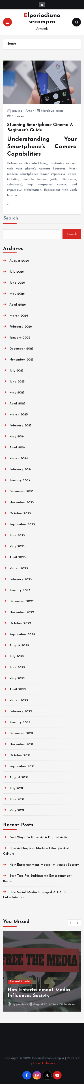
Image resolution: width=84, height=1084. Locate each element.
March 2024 (18, 458)
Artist (30, 111)
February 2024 (20, 469)
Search (10, 218)
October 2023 (20, 513)
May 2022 (17, 678)
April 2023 (17, 557)
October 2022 (20, 623)
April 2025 (17, 403)
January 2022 (19, 722)
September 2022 (22, 634)
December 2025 (21, 348)
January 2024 (19, 480)
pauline (17, 111)
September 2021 (21, 766)
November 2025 (21, 359)
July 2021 (16, 788)
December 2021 (21, 733)
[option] (42, 971)
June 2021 (16, 799)
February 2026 (20, 326)
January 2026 (19, 337)
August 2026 (19, 261)
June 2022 (17, 667)
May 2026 (17, 293)
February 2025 (20, 425)
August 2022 (19, 645)
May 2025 (16, 392)
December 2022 (21, 601)
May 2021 (16, 810)
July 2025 (16, 370)
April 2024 (17, 447)
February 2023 (20, 579)
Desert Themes (44, 1063)
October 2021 (19, 755)
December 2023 (21, 491)
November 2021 (21, 744)
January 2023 (19, 590)
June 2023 (17, 535)
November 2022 (21, 612)
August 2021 (18, 777)
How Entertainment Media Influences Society (44, 865)
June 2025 (17, 381)
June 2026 (17, 283)
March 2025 (18, 414)
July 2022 (16, 656)
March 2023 (18, 568)
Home (11, 44)
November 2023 (21, 502)
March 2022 (18, 700)
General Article (19, 981)
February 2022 (20, 711)
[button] (71, 922)
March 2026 (18, 315)
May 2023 (16, 546)
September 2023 (22, 524)
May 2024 (17, 436)
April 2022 (17, 689)
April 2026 (17, 304)
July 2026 (16, 272)
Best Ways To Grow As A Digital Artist (39, 837)
